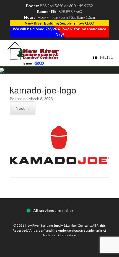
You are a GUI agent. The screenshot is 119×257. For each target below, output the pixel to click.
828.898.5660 (70, 11)
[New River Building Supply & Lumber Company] (33, 53)
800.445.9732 (81, 5)
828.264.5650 (52, 5)
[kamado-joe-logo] (59, 162)
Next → (22, 108)
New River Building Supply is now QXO (59, 23)
